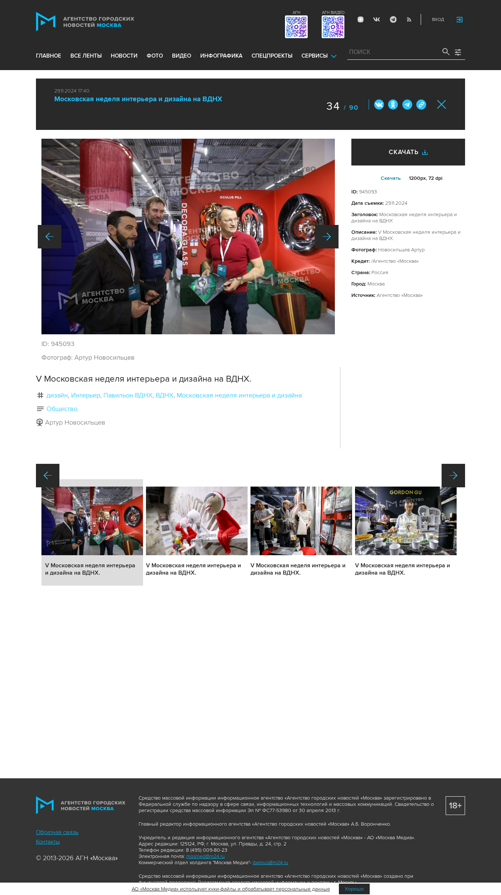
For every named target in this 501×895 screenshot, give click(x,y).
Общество (62, 409)
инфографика (221, 55)
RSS (408, 19)
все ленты (86, 55)
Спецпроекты (272, 55)
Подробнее (92, 532)
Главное (48, 55)
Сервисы (314, 55)
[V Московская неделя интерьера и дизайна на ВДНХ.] (188, 236)
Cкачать (391, 178)
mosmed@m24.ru (205, 856)
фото (155, 55)
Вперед (327, 236)
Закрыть (442, 104)
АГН (296, 12)
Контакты (48, 841)
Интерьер (85, 395)
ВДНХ (164, 395)
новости (124, 55)
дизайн (57, 395)
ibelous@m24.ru (270, 862)
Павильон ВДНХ (128, 395)
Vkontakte (376, 19)
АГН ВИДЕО (333, 12)
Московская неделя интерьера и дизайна (239, 395)
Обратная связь (57, 832)
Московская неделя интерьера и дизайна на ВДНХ (138, 99)
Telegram (392, 19)
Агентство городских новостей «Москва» (99, 21)
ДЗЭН (360, 19)
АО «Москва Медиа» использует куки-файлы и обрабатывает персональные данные (231, 889)
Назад (49, 236)
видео (181, 55)
